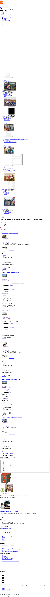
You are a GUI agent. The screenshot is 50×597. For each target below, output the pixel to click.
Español (3, 530)
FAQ (3, 539)
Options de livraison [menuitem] (7, 119)
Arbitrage (3, 588)
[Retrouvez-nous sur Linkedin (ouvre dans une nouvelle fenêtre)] (3, 580)
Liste (5, 224)
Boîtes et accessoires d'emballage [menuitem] (7, 164)
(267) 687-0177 (6, 389)
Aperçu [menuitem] (5, 191)
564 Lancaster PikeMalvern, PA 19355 (5, 240)
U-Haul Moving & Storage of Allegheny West (11, 379)
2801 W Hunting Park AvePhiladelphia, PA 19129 (6, 387)
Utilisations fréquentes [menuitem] (7, 120)
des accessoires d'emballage (18, 495)
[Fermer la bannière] (1, 0)
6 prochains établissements (9, 453)
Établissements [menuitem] (5, 18)
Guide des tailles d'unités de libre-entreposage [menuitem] (10, 142)
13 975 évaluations (12, 434)
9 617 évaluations (11, 285)
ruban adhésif (11, 495)
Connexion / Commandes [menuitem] (6, 20)
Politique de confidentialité (6, 589)
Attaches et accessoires (5, 556)
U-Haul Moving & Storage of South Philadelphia (12, 417)
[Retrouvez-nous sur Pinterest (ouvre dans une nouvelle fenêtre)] (3, 579)
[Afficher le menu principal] (1, 9)
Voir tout (4, 255)
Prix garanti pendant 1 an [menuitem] (7, 137)
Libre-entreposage (7, 462)
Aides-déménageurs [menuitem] (5, 189)
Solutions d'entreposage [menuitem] (7, 172)
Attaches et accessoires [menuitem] (7, 81)
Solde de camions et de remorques (9, 463)
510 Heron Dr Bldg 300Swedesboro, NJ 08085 (6, 318)
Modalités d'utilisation (5, 590)
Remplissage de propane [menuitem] (7, 211)
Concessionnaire (4, 573)
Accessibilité (4, 540)
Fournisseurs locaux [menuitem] (7, 192)
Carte (5, 225)
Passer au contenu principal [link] (4, 7)
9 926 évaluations (11, 250)
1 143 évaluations (11, 323)
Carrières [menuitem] (3, 16)
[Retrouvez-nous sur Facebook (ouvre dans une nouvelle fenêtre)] (3, 576)
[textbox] (12, 457)
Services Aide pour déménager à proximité (9, 511)
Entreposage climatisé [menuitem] (7, 140)
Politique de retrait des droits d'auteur (8, 591)
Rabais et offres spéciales (6, 562)
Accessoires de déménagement (9, 466)
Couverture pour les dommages (7, 559)
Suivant (3, 453)
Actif (1, 6)
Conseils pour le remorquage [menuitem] (8, 95)
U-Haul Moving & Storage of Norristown (10, 272)
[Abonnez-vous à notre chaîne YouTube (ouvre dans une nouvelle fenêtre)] (3, 583)
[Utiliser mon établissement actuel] (7, 457)
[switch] (25, 225)
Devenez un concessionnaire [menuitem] (6, 17)
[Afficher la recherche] (3, 13)
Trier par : (2, 229)
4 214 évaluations (11, 392)
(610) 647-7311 (6, 242)
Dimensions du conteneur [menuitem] (7, 123)
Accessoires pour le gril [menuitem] (7, 212)
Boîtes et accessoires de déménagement (8, 558)
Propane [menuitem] (3, 209)
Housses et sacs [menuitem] (6, 169)
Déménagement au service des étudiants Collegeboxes (10, 561)
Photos (6, 238)
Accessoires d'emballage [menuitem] (7, 167)
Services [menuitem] (5, 194)
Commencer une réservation (8, 93)
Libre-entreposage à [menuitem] (8, 138)
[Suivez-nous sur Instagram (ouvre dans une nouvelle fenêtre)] (3, 577)
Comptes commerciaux (5, 555)
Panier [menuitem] (4, 19)
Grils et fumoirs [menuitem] (6, 213)
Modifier (1, 221)
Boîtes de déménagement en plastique (10, 470)
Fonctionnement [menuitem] (6, 193)
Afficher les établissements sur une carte (6, 222)
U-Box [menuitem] (5, 116)
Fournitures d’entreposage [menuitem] (7, 146)
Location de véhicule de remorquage (8, 547)
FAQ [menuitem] (5, 80)
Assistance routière (5, 535)
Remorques (6, 464)
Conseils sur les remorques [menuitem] (8, 79)
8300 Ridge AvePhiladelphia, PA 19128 (6, 348)
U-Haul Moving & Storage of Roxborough (10, 340)
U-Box (11, 116)
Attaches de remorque (7, 467)
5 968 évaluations (11, 358)
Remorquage (4, 91)
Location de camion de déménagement (8, 545)
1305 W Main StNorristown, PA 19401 (5, 280)
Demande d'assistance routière (6, 528)
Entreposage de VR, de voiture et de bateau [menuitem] (10, 141)
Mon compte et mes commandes (7, 536)
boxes (8, 495)
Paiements (3, 537)
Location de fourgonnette (6, 546)
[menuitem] (27, 93)
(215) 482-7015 (6, 350)
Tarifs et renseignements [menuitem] (7, 118)
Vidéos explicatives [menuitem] (7, 94)
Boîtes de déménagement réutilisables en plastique (10, 551)
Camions (5, 461)
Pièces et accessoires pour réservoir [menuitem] (9, 215)
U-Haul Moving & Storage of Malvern (10, 233)
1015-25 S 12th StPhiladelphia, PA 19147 (6, 424)
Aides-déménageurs (11, 189)
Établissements (5, 592)
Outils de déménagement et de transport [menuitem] (9, 170)
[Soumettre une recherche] (10, 14)
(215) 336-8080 (6, 426)
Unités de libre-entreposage (6, 550)
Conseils (3, 538)
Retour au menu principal (8, 92)
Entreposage (8, 135)
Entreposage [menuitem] (4, 135)
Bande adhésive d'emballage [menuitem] (8, 171)
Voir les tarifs (4, 269)
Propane (6, 209)
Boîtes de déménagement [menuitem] (7, 166)
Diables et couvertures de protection (7, 548)
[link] (11, 11)
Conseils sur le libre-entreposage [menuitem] (8, 145)
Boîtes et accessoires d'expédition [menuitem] (8, 168)
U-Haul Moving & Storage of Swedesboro (10, 310)
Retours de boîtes (7, 468)
